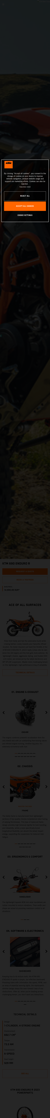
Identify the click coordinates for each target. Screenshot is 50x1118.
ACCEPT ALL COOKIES (25, 206)
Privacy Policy (23, 186)
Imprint (28, 186)
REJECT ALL (25, 196)
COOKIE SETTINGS (25, 215)
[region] (25, 191)
